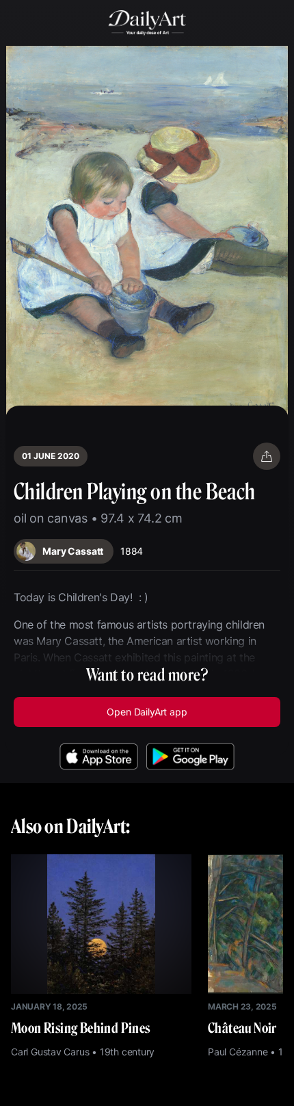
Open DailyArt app (147, 711)
